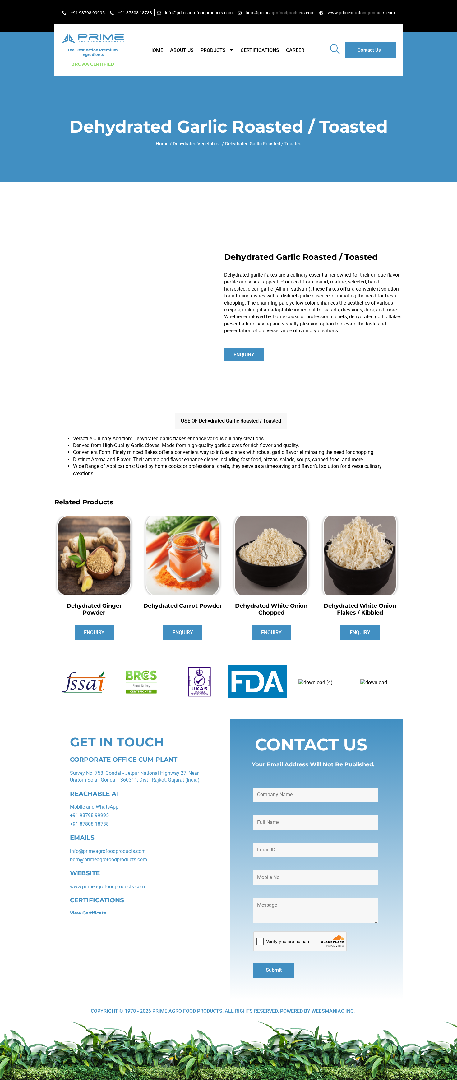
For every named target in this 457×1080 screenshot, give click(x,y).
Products (213, 50)
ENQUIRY (243, 355)
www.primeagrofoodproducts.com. (108, 887)
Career (295, 50)
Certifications (260, 50)
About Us (182, 50)
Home (156, 50)
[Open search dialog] (335, 50)
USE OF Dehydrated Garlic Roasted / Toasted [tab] (231, 421)
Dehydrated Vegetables (197, 144)
